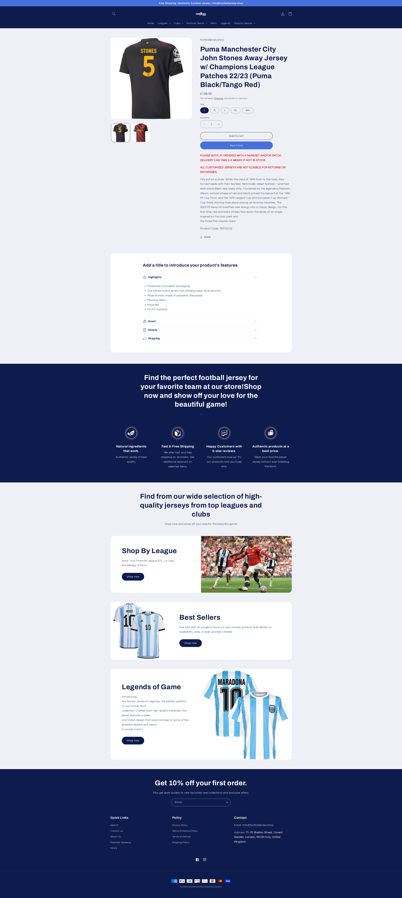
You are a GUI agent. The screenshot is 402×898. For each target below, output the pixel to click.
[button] (114, 13)
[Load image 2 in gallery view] (140, 132)
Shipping (218, 98)
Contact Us (116, 831)
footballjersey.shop (195, 887)
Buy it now (236, 145)
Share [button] (207, 237)
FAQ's (113, 848)
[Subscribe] (227, 802)
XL (235, 110)
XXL (248, 110)
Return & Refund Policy (185, 831)
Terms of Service (181, 837)
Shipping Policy (180, 842)
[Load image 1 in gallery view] (120, 132)
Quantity (204, 118)
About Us (115, 837)
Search (114, 825)
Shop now (133, 576)
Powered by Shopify (213, 887)
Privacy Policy (180, 825)
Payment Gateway (120, 842)
